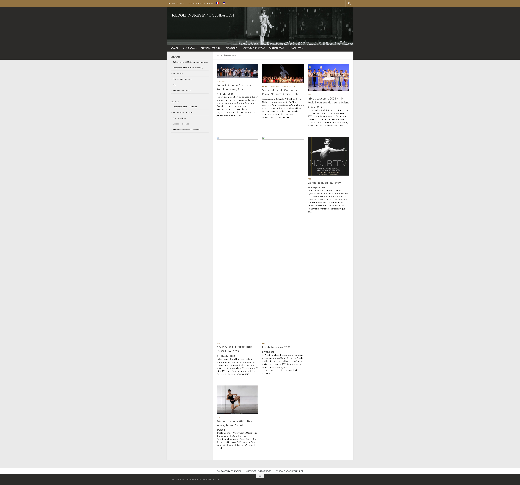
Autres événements (270, 86)
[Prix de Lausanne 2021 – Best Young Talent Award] (237, 399)
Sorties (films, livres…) (182, 79)
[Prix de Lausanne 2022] (283, 238)
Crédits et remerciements (258, 471)
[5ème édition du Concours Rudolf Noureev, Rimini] (237, 71)
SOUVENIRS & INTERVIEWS (254, 48)
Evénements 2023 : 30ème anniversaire (190, 62)
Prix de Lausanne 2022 (276, 347)
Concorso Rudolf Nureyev (324, 183)
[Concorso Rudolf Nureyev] (328, 156)
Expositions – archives (183, 112)
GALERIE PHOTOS (276, 48)
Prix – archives (179, 118)
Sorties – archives (181, 124)
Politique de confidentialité (289, 471)
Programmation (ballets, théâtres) (188, 67)
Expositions (286, 86)
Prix (218, 81)
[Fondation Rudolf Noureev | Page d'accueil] (203, 15)
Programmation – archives (185, 106)
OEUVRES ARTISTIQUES (210, 48)
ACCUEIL (174, 48)
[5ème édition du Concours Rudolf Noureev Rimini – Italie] (283, 73)
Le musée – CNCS (176, 3)
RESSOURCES (295, 48)
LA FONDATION (188, 48)
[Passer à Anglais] (224, 3)
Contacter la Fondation (200, 3)
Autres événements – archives (186, 129)
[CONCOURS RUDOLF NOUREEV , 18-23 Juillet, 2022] (237, 238)
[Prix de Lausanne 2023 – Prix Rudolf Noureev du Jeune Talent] (328, 77)
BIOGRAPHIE (231, 48)
